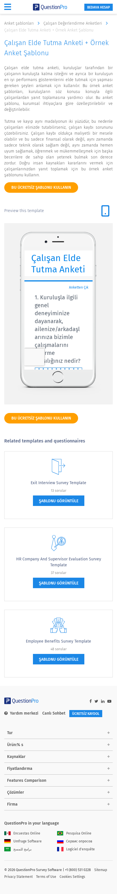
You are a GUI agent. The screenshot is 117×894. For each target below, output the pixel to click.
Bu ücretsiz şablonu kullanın (41, 187)
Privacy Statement (18, 877)
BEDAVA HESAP (98, 7)
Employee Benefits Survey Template (58, 641)
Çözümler (15, 792)
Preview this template (24, 210)
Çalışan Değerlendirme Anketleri (73, 23)
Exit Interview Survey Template (58, 482)
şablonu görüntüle (58, 501)
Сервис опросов (79, 841)
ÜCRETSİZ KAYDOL (85, 714)
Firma (12, 804)
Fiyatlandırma (19, 768)
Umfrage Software (27, 841)
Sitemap (100, 870)
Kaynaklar (16, 756)
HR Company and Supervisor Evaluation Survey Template (58, 562)
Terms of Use (46, 877)
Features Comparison (26, 780)
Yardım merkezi (24, 713)
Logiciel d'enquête (80, 849)
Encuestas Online (26, 833)
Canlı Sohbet (53, 713)
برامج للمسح (22, 849)
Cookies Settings (72, 877)
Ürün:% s (15, 744)
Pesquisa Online (78, 833)
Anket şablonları (19, 23)
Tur (10, 732)
